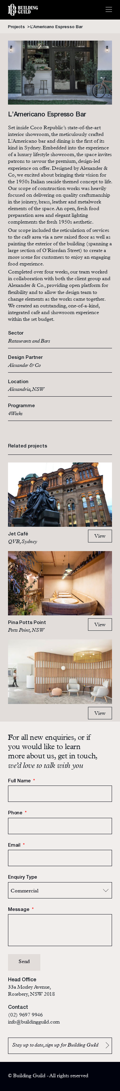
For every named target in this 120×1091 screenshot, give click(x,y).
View (100, 536)
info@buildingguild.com (34, 1022)
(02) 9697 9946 (25, 1015)
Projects (17, 27)
